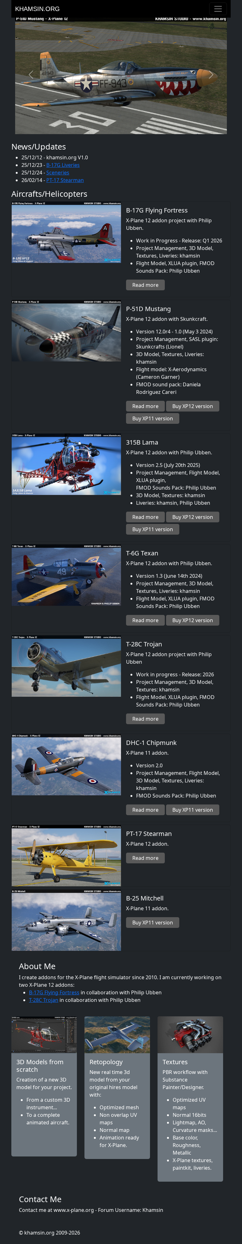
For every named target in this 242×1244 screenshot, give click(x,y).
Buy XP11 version (152, 418)
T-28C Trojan (43, 1000)
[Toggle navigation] (218, 9)
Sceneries (57, 172)
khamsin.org (37, 8)
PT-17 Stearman (65, 180)
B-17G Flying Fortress (54, 992)
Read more (145, 284)
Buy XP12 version (192, 406)
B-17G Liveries (63, 165)
